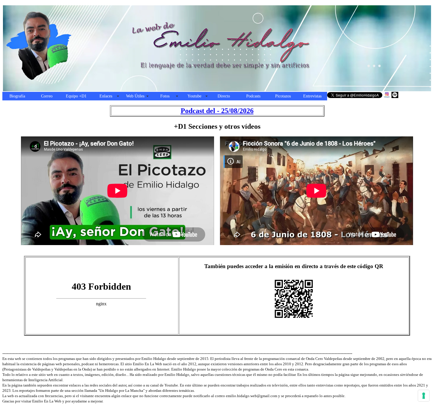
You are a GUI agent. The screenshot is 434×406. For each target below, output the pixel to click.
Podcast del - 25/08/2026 (217, 111)
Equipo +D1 (76, 96)
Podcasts (253, 96)
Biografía (17, 96)
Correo (47, 96)
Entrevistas (312, 96)
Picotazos (283, 96)
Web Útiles (135, 96)
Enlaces (105, 96)
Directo (224, 96)
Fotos (164, 96)
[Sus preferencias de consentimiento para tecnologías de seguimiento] (423, 395)
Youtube (194, 96)
